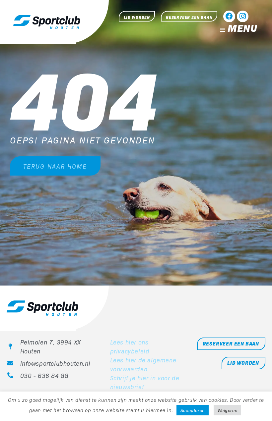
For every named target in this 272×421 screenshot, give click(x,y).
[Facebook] (229, 16)
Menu (242, 27)
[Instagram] (242, 16)
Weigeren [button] (228, 410)
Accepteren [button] (192, 410)
